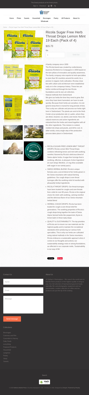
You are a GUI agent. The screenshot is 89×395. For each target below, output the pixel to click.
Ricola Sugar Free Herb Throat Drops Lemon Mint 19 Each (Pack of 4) (31, 27)
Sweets (26, 18)
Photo (19, 18)
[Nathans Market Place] (44, 13)
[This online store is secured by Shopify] (44, 383)
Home (11, 18)
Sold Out (76, 55)
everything (7, 344)
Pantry (56, 18)
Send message (12, 319)
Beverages (47, 18)
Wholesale (44, 21)
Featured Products (9, 347)
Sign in (35, 6)
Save (60, 258)
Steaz (5, 358)
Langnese (6, 353)
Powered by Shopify (74, 388)
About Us (76, 18)
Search (44, 375)
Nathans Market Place (20, 388)
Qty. (47, 50)
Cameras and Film (9, 335)
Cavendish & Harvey (10, 338)
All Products (65, 18)
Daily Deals (7, 341)
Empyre (65, 388)
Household (36, 18)
